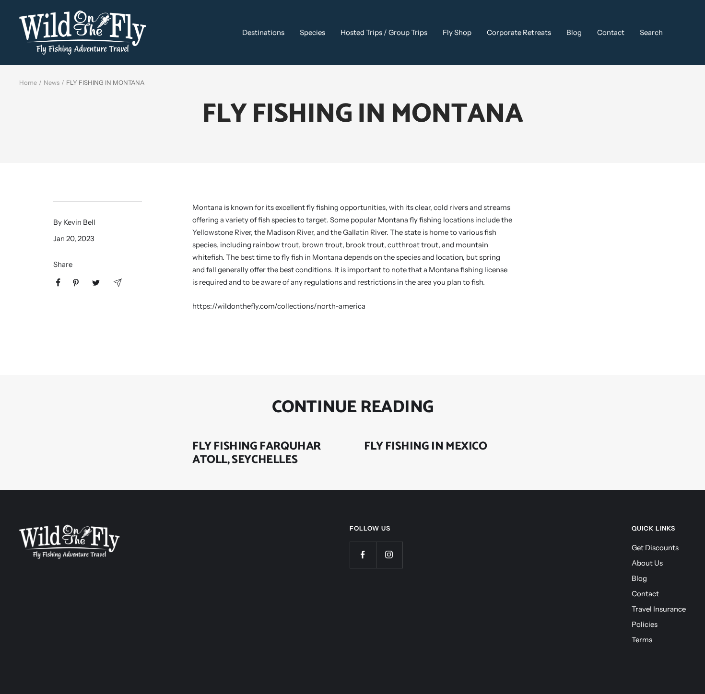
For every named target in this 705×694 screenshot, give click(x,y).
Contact (610, 32)
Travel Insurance (659, 608)
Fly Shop (457, 32)
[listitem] (58, 282)
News (51, 82)
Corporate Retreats (519, 32)
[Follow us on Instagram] (389, 555)
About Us (647, 562)
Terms (642, 639)
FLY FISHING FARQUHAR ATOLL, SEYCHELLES (256, 453)
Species (312, 32)
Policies (645, 624)
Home (28, 82)
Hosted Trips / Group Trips (384, 32)
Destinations (263, 32)
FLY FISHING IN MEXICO (425, 446)
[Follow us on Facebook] (363, 555)
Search (651, 32)
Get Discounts (655, 547)
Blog (574, 32)
